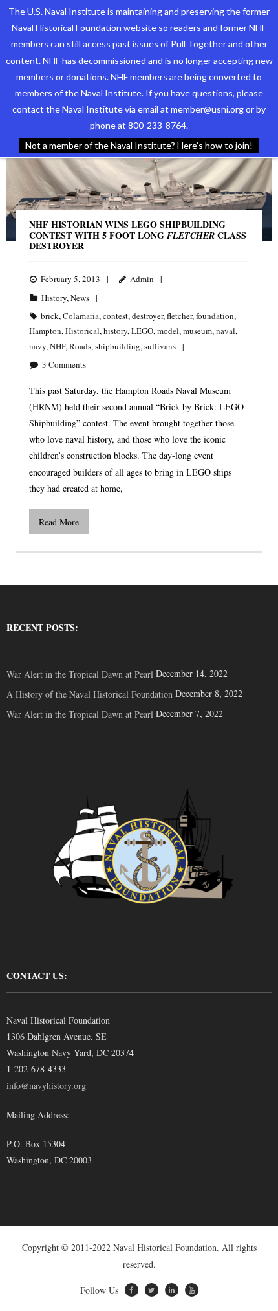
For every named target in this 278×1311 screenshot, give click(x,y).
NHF (57, 346)
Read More (59, 522)
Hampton (45, 330)
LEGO (142, 330)
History (54, 297)
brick (50, 316)
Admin (142, 279)
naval (225, 330)
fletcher (179, 316)
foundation (215, 316)
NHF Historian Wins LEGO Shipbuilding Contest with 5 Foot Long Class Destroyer (137, 235)
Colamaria (81, 316)
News (79, 297)
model (168, 330)
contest (115, 316)
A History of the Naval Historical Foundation (89, 694)
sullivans (160, 346)
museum (197, 330)
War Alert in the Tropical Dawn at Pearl (79, 674)
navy (37, 346)
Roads (80, 346)
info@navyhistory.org (46, 1085)
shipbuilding (117, 346)
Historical (82, 330)
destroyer (147, 316)
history (115, 330)
